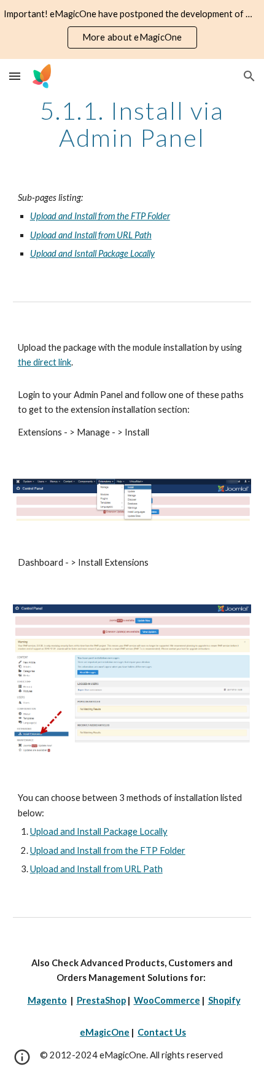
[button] (14, 76)
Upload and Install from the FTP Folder (107, 850)
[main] (132, 124)
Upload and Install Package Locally (99, 831)
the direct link (44, 362)
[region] (132, 29)
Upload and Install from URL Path (96, 869)
